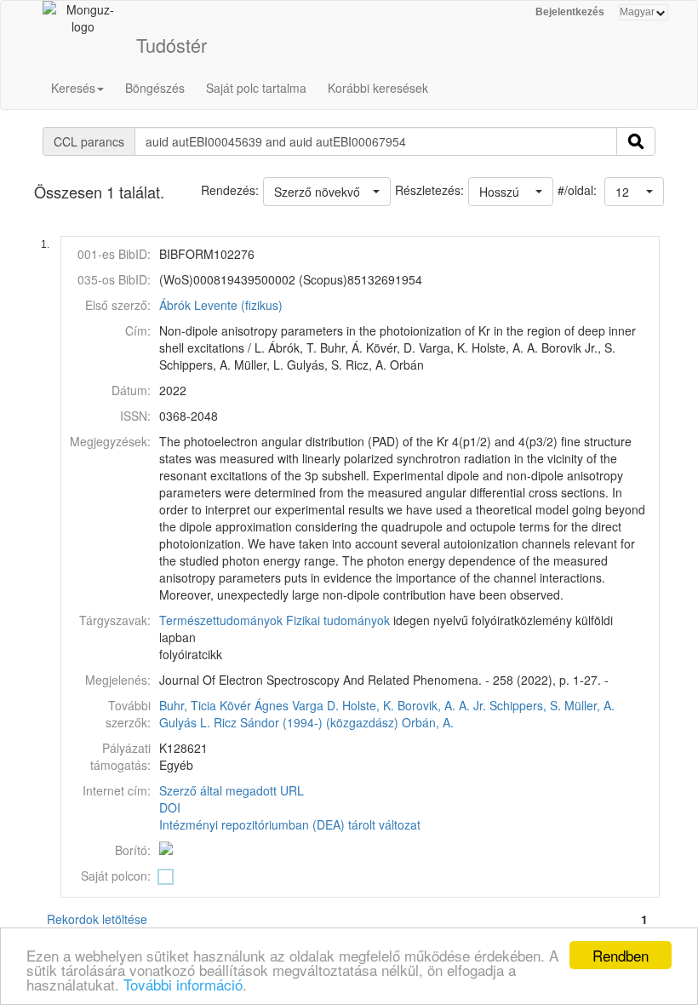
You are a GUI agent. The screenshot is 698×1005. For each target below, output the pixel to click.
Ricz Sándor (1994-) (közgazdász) (306, 722)
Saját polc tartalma (256, 87)
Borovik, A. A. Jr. (442, 705)
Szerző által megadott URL (231, 790)
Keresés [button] (73, 87)
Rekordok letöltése (97, 918)
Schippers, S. (525, 705)
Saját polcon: (116, 875)
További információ (183, 984)
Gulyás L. (184, 722)
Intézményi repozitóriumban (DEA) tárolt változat (290, 824)
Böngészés (155, 87)
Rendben (620, 955)
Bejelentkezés (569, 12)
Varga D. (315, 705)
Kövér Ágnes (254, 705)
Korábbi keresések (378, 87)
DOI (169, 807)
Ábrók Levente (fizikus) (221, 304)
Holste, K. (368, 705)
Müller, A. (589, 705)
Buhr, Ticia (187, 705)
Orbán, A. (428, 722)
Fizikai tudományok (338, 620)
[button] (634, 191)
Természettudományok (221, 620)
